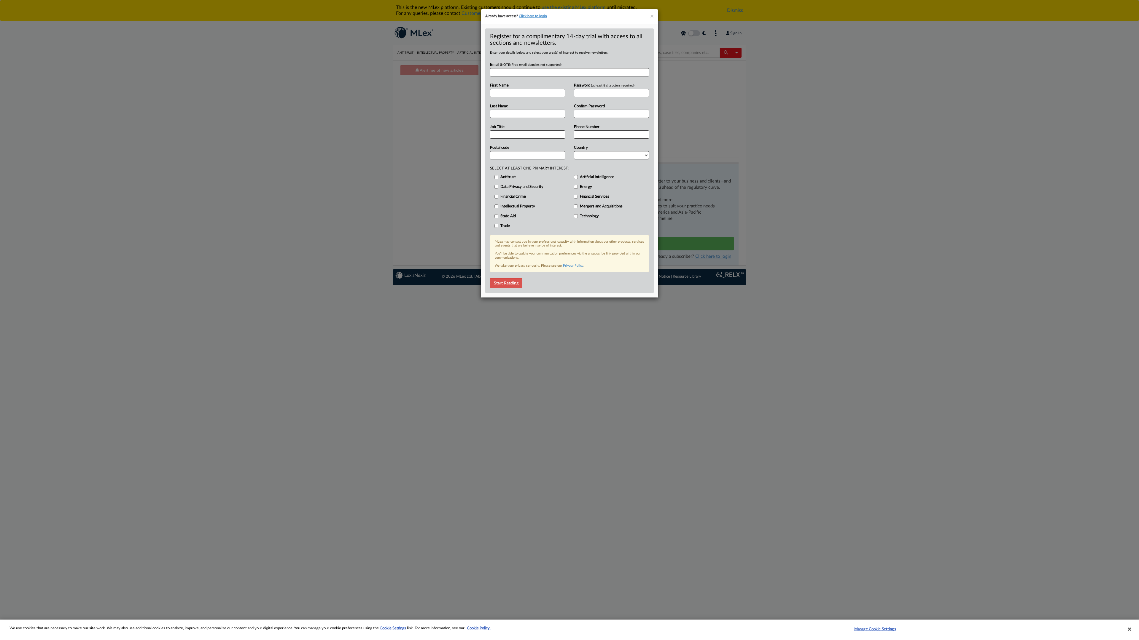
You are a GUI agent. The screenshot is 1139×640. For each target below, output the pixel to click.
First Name (499, 85)
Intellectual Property (517, 206)
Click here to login (533, 16)
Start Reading (506, 283)
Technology (589, 216)
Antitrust (508, 177)
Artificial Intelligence (597, 177)
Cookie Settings (393, 628)
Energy (586, 187)
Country (581, 148)
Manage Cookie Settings (875, 629)
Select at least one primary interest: (529, 168)
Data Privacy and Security (521, 187)
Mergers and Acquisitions (601, 206)
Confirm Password (589, 106)
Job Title (497, 127)
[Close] (1129, 629)
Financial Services (594, 197)
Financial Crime (513, 197)
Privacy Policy (573, 265)
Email (525, 65)
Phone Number (586, 127)
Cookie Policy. (479, 628)
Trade (505, 226)
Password (604, 85)
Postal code (499, 148)
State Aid (508, 216)
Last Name (499, 106)
